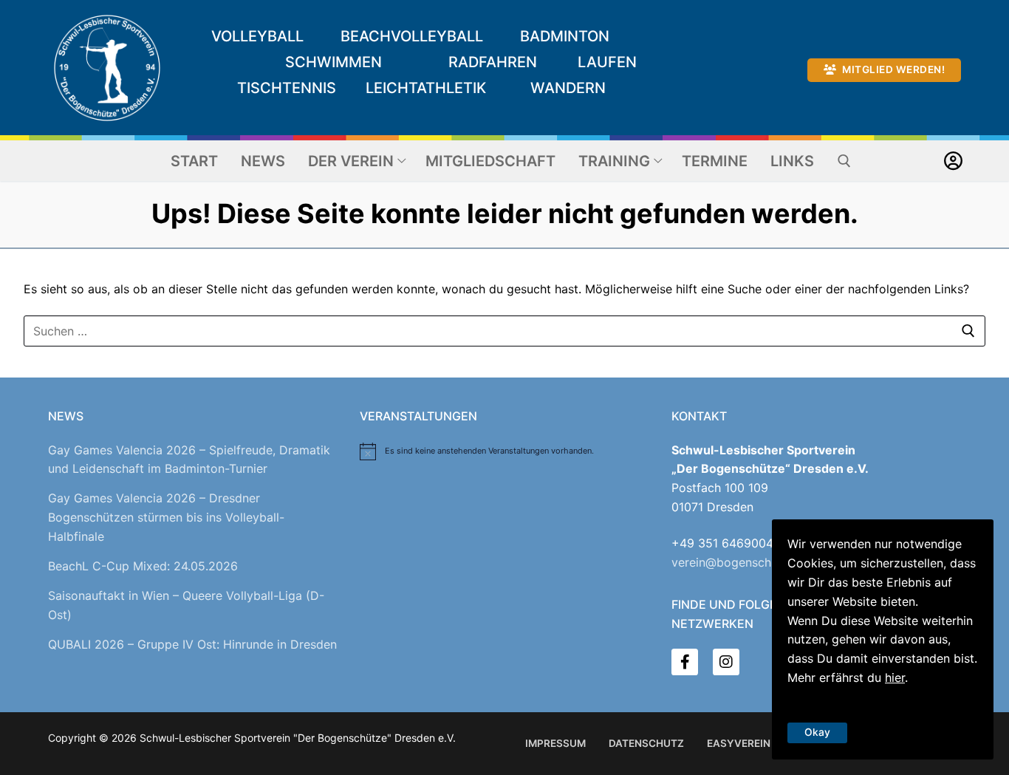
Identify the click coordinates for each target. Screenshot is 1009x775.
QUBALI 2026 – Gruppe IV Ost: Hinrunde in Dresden (192, 644)
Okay (817, 732)
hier (895, 677)
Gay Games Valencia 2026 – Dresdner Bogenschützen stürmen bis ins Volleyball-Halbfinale (166, 517)
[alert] (504, 451)
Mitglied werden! (892, 69)
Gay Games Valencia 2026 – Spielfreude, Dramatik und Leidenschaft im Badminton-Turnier (189, 460)
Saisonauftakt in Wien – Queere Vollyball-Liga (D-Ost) (186, 605)
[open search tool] (844, 161)
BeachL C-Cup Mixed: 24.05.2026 (143, 566)
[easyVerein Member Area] (953, 160)
